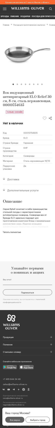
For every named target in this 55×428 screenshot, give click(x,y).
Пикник (14, 16)
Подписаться (27, 292)
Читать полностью (12, 231)
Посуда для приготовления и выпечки (29, 24)
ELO (25, 137)
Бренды (5, 16)
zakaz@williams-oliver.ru (15, 384)
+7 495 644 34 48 (12, 378)
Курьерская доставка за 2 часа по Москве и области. (27, 2)
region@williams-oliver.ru (13, 404)
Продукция (8, 337)
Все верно (15, 419)
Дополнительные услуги (23, 190)
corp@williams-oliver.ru (13, 398)
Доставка (13, 179)
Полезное (7, 344)
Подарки (25, 16)
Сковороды (28, 155)
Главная (6, 24)
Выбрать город (37, 419)
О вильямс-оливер (12, 351)
